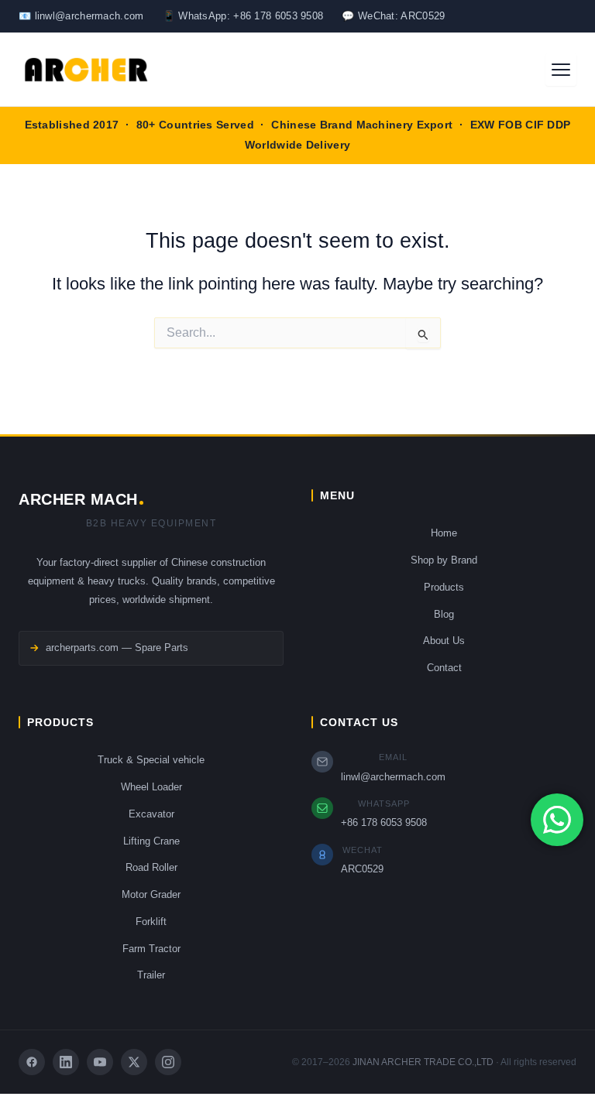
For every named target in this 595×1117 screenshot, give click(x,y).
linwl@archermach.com (393, 777)
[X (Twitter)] (134, 1062)
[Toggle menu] (560, 69)
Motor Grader (151, 894)
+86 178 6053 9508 (384, 822)
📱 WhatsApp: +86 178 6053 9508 (243, 16)
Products (444, 587)
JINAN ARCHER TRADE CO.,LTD (423, 1062)
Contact (444, 667)
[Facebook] (32, 1062)
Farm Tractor (151, 948)
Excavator (151, 814)
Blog (444, 614)
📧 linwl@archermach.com (81, 16)
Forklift (151, 921)
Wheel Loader (151, 787)
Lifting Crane (151, 841)
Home (444, 533)
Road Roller (151, 867)
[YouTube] (100, 1062)
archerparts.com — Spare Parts (117, 647)
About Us (444, 640)
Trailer (151, 975)
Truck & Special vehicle (151, 760)
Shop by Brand (444, 560)
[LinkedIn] (66, 1062)
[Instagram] (168, 1062)
